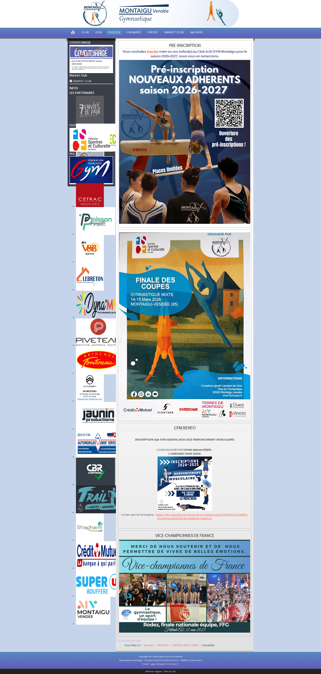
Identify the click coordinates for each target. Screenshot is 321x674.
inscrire (152, 51)
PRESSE (153, 32)
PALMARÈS (134, 32)
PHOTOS (114, 32)
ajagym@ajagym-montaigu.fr (164, 663)
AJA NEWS (196, 32)
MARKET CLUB (174, 32)
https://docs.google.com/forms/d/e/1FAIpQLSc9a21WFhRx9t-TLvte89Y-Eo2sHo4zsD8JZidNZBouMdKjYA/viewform (202, 516)
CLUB (85, 32)
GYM (98, 32)
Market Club (82, 81)
